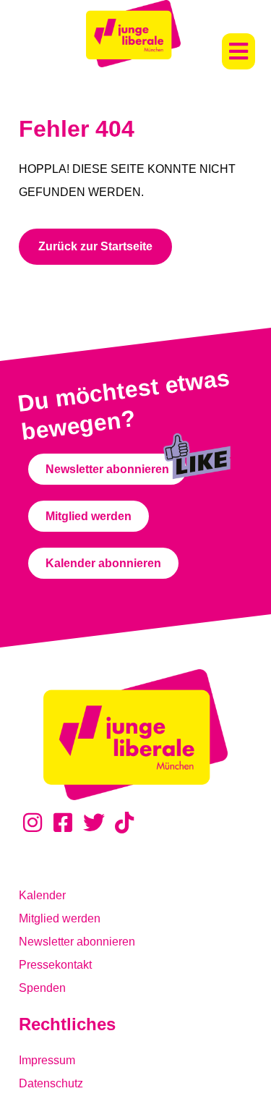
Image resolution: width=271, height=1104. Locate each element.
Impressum (47, 1060)
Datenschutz (51, 1083)
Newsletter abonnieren (77, 941)
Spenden (42, 988)
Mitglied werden (59, 918)
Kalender (42, 895)
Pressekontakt (55, 965)
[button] (238, 51)
